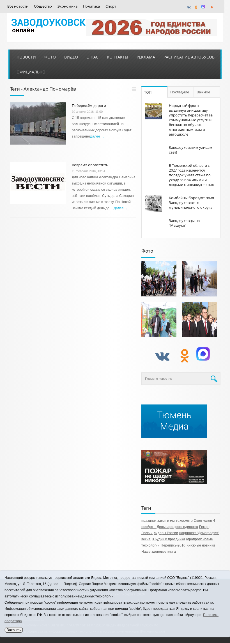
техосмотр (184, 521)
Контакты (117, 57)
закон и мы (166, 521)
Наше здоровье (153, 552)
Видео (71, 57)
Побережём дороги (89, 105)
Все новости (17, 6)
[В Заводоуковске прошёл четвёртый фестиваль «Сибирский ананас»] (158, 319)
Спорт (110, 6)
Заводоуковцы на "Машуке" (184, 223)
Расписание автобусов (189, 57)
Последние (179, 92)
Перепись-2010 (173, 545)
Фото (50, 57)
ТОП (147, 92)
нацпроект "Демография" (199, 533)
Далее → (97, 136)
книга (171, 552)
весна (146, 539)
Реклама (146, 57)
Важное (203, 92)
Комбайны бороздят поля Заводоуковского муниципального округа (191, 202)
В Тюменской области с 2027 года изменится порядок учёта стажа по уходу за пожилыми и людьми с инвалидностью (191, 175)
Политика (91, 6)
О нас (92, 57)
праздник (148, 521)
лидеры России (166, 533)
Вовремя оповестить (90, 164)
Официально (31, 72)
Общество (43, 6)
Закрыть (14, 630)
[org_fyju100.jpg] (158, 278)
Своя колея (203, 521)
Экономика (67, 6)
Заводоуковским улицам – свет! (192, 150)
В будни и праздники (168, 539)
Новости (26, 57)
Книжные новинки (201, 545)
